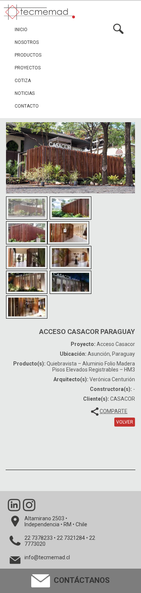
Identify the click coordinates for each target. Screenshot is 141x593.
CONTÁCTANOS (81, 580)
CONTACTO (27, 106)
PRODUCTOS (28, 55)
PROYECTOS (28, 67)
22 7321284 (71, 538)
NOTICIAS (25, 93)
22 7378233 (38, 538)
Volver (124, 422)
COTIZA (23, 80)
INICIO (21, 29)
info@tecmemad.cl (47, 557)
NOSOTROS (27, 42)
